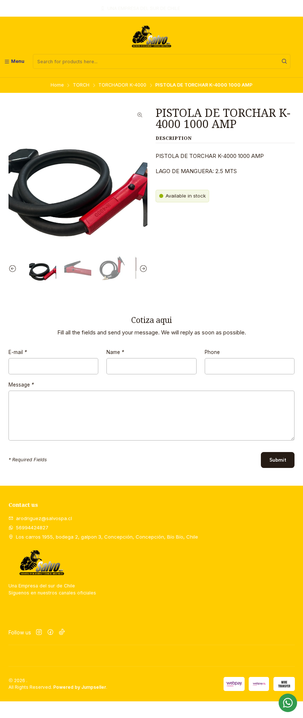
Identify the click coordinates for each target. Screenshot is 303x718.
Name (115, 352)
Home (57, 85)
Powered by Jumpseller (79, 687)
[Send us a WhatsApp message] (288, 703)
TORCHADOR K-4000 (122, 85)
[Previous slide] (14, 269)
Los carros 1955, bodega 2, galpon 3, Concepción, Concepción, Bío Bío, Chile (107, 537)
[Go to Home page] (151, 36)
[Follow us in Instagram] (38, 633)
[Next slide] (141, 269)
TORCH (81, 85)
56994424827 (32, 527)
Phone (212, 352)
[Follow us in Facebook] (50, 633)
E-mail (17, 352)
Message (21, 385)
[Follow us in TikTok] (61, 633)
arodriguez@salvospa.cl (44, 518)
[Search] (284, 61)
